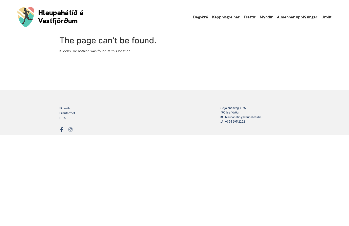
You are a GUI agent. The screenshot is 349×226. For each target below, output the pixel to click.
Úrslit (327, 17)
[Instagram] (70, 129)
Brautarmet (67, 113)
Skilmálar (65, 108)
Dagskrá (200, 17)
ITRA (62, 118)
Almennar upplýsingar (297, 17)
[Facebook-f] (61, 129)
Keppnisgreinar (226, 17)
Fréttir (250, 17)
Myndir (266, 17)
